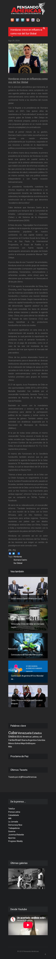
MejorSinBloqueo (28, 743)
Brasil (18, 740)
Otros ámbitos (14, 670)
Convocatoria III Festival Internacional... (27, 655)
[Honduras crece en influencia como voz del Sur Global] (28, 58)
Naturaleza (13, 649)
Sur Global (18, 563)
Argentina (32, 740)
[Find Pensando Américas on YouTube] (28, 20)
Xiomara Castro (20, 560)
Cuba (12, 733)
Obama (24, 740)
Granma (11, 831)
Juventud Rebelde (16, 835)
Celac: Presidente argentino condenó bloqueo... (27, 702)
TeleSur (11, 809)
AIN (9, 818)
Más (10, 747)
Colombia (41, 740)
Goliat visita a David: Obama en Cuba (26, 599)
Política (11, 694)
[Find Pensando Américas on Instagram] (38, 20)
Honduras (18, 557)
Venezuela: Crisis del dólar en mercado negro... (27, 625)
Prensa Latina (14, 812)
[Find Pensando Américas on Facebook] (18, 20)
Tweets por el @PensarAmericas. (22, 777)
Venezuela (24, 733)
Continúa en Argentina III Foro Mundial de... (27, 677)
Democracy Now (15, 825)
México (11, 743)
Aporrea (11, 838)
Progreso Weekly (15, 841)
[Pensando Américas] (28, 9)
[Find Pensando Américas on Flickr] (33, 20)
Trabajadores (14, 828)
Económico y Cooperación (19, 618)
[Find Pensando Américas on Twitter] (23, 20)
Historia (11, 593)
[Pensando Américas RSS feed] (12, 20)
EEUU (19, 736)
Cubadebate (13, 815)
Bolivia (17, 743)
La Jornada (13, 822)
